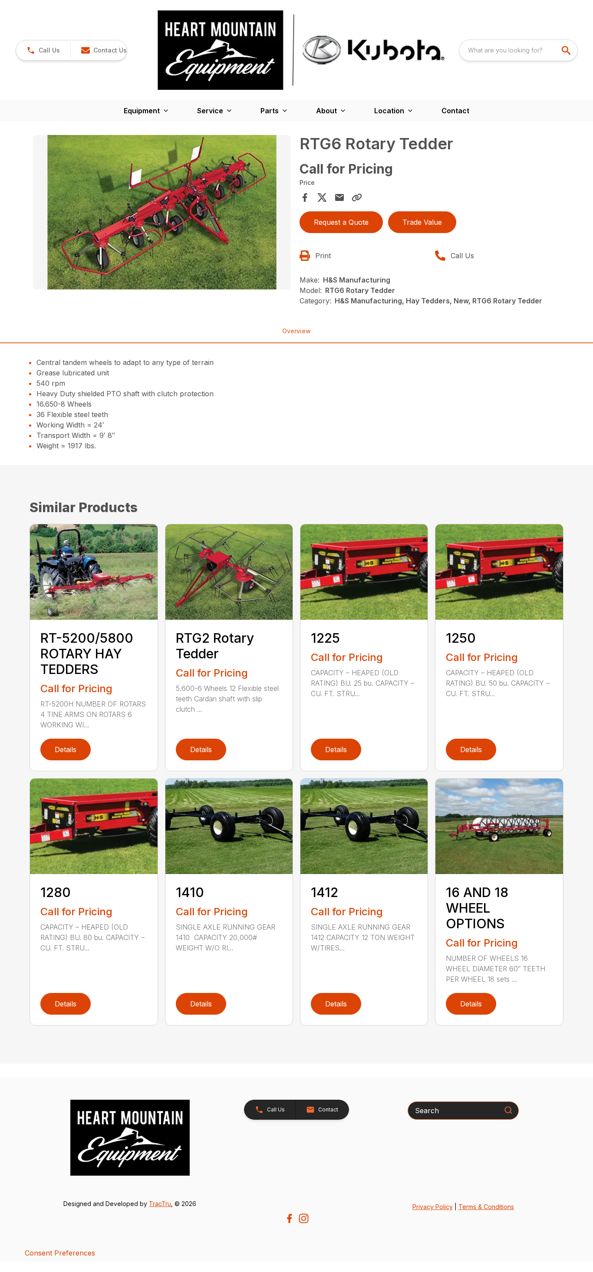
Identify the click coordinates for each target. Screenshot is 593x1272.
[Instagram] (303, 1218)
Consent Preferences (60, 1253)
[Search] (508, 1110)
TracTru (160, 1203)
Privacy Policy (432, 1206)
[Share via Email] (339, 197)
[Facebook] (289, 1218)
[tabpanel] (161, 213)
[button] (43, 50)
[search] (567, 50)
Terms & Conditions (486, 1206)
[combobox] (518, 50)
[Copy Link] (357, 197)
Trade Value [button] (422, 222)
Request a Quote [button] (341, 222)
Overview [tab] (296, 331)
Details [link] (65, 749)
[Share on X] (322, 197)
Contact (455, 110)
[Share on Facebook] (305, 197)
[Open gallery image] (161, 212)
